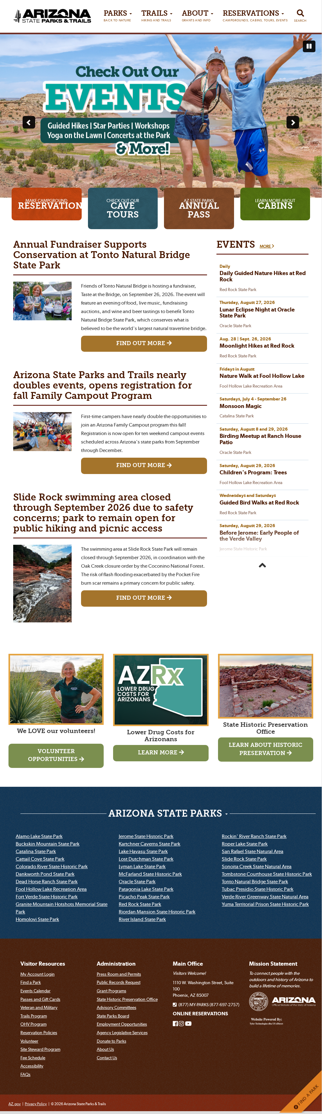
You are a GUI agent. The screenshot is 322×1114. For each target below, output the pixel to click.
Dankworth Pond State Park (45, 874)
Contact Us (107, 1057)
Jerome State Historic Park (146, 836)
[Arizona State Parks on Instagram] (181, 1024)
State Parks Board (113, 1015)
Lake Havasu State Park (143, 851)
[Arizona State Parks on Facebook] (175, 1024)
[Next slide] (293, 122)
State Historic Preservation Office (127, 999)
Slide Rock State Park (244, 859)
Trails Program (33, 1015)
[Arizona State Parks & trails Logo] (52, 13)
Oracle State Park (137, 881)
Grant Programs (111, 990)
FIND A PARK (307, 1095)
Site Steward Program (40, 1049)
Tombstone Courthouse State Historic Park (267, 874)
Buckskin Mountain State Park (47, 844)
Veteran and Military (38, 1007)
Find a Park (30, 982)
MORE (266, 246)
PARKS (117, 16)
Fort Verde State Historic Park (47, 896)
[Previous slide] (29, 122)
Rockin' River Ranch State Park (254, 836)
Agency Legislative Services (122, 1032)
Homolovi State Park (37, 919)
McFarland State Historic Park (150, 874)
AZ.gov (14, 1104)
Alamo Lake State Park (39, 836)
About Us (105, 1049)
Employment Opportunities (122, 1024)
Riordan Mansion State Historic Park (157, 911)
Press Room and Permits (119, 974)
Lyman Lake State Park (142, 866)
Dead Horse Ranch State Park (47, 881)
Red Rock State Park (140, 904)
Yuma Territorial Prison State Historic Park (265, 904)
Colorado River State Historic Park (52, 866)
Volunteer (29, 1041)
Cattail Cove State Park (40, 859)
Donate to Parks (111, 1041)
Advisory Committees (116, 1007)
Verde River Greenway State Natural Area (265, 896)
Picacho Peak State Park (144, 896)
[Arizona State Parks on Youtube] (188, 1024)
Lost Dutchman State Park (146, 859)
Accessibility (31, 1065)
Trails (156, 16)
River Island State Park (142, 919)
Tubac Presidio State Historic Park (257, 889)
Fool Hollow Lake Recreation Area (51, 889)
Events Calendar (35, 990)
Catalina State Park (36, 851)
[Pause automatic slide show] (309, 46)
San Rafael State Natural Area (252, 851)
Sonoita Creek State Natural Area (257, 866)
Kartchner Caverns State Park (149, 844)
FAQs (25, 1074)
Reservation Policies (38, 1032)
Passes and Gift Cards (40, 999)
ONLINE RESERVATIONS (200, 1013)
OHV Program (33, 1024)
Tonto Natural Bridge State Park (255, 881)
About (196, 16)
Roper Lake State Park (245, 844)
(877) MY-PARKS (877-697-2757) (208, 1004)
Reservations (255, 16)
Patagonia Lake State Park (146, 889)
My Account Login (37, 974)
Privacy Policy (36, 1104)
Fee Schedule (32, 1057)
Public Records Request (118, 982)
